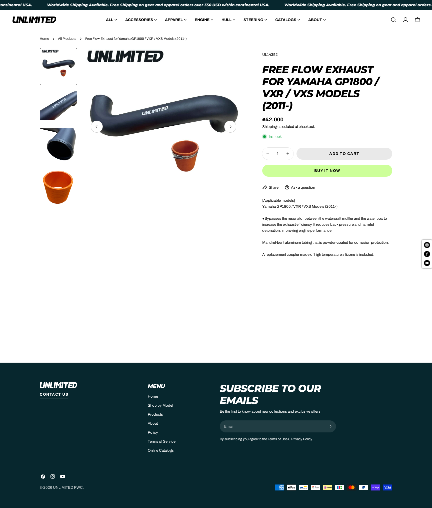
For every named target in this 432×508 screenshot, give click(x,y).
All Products (67, 39)
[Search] (393, 20)
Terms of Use (278, 439)
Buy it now (327, 171)
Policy (153, 432)
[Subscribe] (330, 426)
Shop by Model (160, 405)
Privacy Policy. (302, 439)
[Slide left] (97, 127)
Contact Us (54, 394)
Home (44, 39)
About (153, 423)
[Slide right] (230, 127)
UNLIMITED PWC (68, 487)
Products (155, 414)
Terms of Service (162, 441)
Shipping (269, 127)
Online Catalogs (161, 450)
